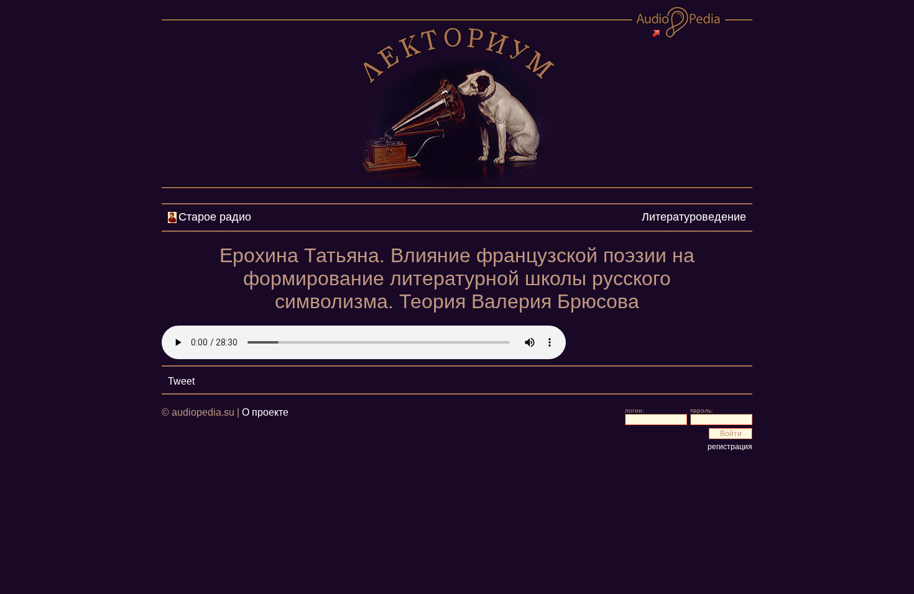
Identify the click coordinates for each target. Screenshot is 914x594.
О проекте (265, 412)
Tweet (181, 381)
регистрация (730, 446)
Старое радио (214, 217)
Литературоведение (694, 217)
